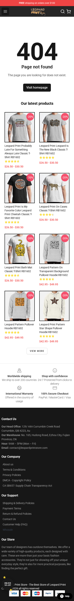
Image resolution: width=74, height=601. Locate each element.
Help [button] (67, 596)
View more (37, 351)
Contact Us (9, 519)
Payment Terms (12, 508)
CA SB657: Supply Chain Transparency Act (27, 485)
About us (8, 464)
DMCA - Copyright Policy (17, 480)
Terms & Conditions (14, 469)
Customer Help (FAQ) (15, 524)
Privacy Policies (12, 475)
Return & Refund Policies (17, 513)
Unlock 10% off (7, 584)
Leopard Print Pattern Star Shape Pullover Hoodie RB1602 (52, 328)
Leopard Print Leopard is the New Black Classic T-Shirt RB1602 (53, 149)
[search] (62, 11)
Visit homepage (37, 87)
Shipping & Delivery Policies (18, 503)
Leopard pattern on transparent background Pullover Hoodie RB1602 (54, 271)
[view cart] (68, 11)
